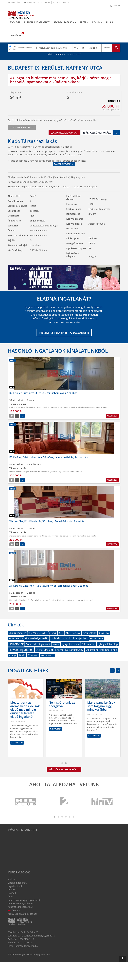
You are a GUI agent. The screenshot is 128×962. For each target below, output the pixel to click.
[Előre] (118, 670)
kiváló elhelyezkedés (84, 407)
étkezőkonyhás (15, 471)
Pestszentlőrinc (47, 655)
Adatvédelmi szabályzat (20, 906)
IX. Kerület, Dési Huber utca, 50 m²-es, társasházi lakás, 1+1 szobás (48, 457)
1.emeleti (33, 471)
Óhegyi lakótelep (73, 633)
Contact (15, 910)
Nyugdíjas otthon (71, 644)
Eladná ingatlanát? (37, 22)
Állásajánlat (88, 644)
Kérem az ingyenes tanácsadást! (64, 332)
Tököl (61, 633)
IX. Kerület (33, 655)
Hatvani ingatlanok (21, 650)
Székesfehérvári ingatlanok (101, 650)
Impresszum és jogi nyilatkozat (24, 899)
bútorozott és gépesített (48, 471)
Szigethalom (104, 633)
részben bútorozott (88, 536)
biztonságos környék (66, 407)
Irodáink (16, 34)
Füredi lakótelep (16, 638)
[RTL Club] (26, 802)
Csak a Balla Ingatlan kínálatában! (22, 407)
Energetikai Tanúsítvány (69, 650)
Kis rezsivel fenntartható (69, 536)
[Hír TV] (102, 802)
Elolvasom (17, 742)
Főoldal (15, 22)
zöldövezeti (52, 407)
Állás (109, 22)
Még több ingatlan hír (62, 769)
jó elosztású (88, 600)
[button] (122, 959)
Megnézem (112, 415)
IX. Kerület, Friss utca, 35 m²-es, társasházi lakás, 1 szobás (43, 393)
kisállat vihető (53, 536)
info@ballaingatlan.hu (37, 2)
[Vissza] (112, 670)
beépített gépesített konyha (71, 600)
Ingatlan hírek (28, 670)
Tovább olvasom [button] (62, 164)
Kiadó (14, 49)
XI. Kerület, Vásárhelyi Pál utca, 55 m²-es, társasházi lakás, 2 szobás (48, 585)
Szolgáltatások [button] (64, 22)
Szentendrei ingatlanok (38, 644)
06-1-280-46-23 (61, 2)
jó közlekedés (54, 600)
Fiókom (115, 5)
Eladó (14, 46)
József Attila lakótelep (37, 633)
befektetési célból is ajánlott (69, 638)
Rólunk (97, 22)
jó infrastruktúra (34, 600)
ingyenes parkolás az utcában (21, 536)
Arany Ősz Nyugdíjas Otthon (22, 913)
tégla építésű (64, 471)
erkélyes (25, 471)
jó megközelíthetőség (18, 600)
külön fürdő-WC (76, 471)
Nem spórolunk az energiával (62, 704)
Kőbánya (12, 655)
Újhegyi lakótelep (108, 644)
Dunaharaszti (44, 650)
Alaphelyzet (73, 54)
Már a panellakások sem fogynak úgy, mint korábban (101, 706)
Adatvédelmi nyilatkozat (20, 903)
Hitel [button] (83, 22)
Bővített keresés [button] (55, 54)
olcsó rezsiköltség (101, 407)
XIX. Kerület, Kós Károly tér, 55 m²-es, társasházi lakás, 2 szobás (46, 521)
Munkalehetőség (17, 632)
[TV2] (64, 802)
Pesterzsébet (96, 638)
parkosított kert (40, 536)
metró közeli (42, 407)
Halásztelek (16, 644)
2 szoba (45, 600)
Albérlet (55, 644)
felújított (53, 633)
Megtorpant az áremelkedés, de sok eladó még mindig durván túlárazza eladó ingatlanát (25, 710)
